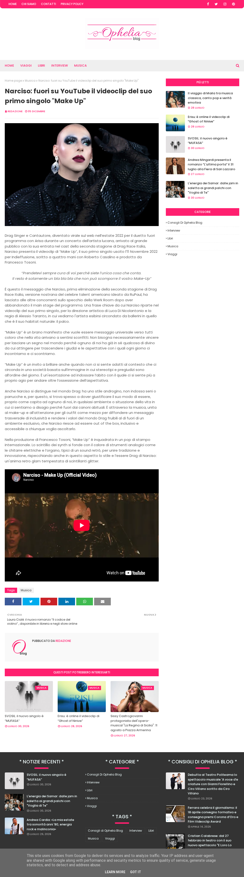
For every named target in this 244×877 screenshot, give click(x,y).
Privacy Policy (72, 4)
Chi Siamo (28, 4)
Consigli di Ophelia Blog (185, 223)
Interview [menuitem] (59, 65)
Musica (30, 81)
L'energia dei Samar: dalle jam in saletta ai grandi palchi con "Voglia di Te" (213, 188)
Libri (170, 238)
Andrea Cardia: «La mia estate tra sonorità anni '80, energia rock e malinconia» (50, 824)
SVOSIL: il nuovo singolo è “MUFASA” (24, 718)
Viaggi (172, 254)
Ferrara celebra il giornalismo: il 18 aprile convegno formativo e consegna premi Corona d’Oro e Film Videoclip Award (213, 814)
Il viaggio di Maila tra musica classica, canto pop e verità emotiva (210, 98)
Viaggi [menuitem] (26, 65)
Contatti (48, 4)
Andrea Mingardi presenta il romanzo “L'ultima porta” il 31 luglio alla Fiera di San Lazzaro (211, 164)
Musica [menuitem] (80, 65)
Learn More (115, 872)
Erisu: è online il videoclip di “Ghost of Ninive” (78, 718)
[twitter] (216, 4)
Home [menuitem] (9, 65)
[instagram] (225, 4)
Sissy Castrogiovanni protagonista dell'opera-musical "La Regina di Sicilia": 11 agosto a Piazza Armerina (134, 723)
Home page (13, 81)
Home (13, 4)
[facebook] (208, 4)
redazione (15, 111)
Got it (135, 872)
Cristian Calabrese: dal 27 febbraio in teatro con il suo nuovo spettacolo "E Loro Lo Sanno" (210, 843)
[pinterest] (233, 4)
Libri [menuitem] (41, 65)
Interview (174, 230)
